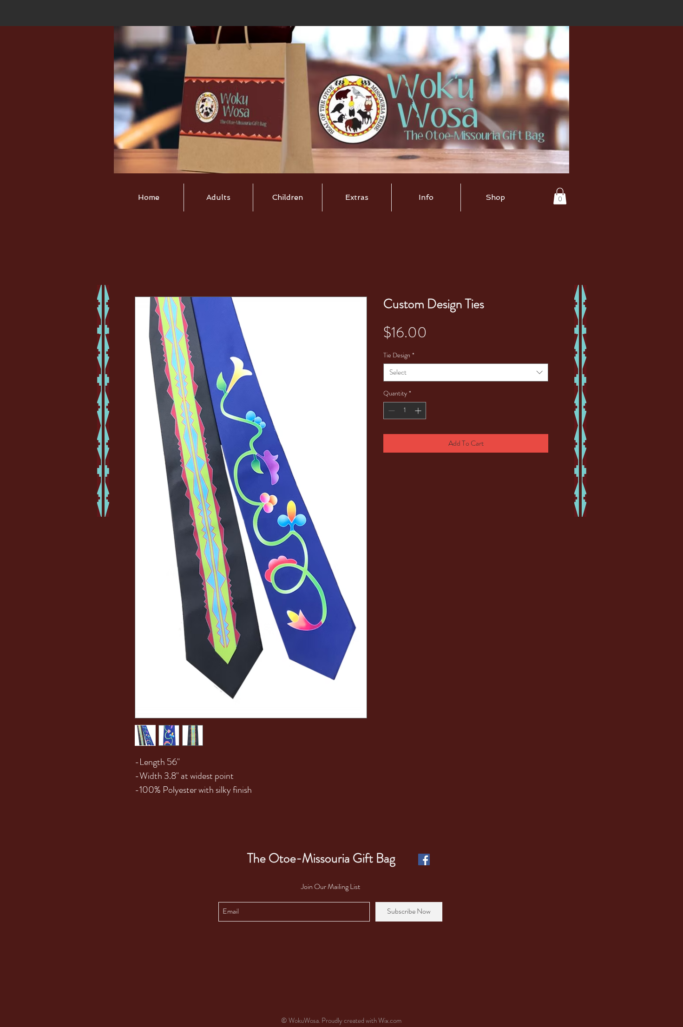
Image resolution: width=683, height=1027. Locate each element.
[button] (218, 197)
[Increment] (419, 410)
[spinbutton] (404, 410)
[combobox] (465, 372)
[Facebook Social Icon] (424, 859)
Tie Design (398, 355)
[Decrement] (390, 410)
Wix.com (389, 1020)
